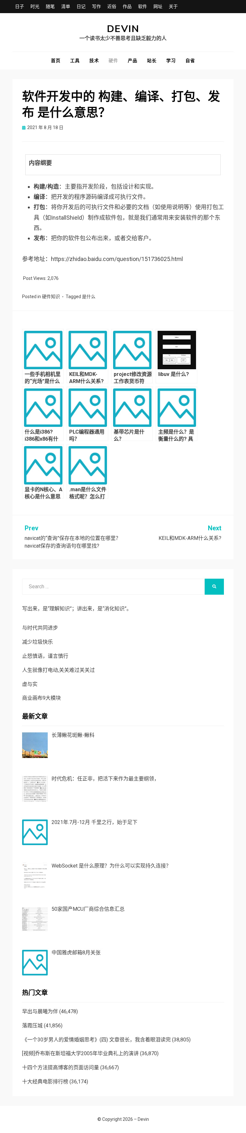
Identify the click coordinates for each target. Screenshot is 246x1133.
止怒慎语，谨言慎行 (45, 656)
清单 (65, 6)
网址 (157, 6)
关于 (173, 6)
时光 (34, 6)
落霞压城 (32, 1026)
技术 (94, 60)
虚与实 (29, 684)
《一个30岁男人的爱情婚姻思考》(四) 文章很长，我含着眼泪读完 (96, 1040)
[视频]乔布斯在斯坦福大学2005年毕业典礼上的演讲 (80, 1053)
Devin (123, 29)
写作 (96, 6)
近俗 (111, 6)
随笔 (50, 6)
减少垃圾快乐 (37, 642)
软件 (142, 6)
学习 (171, 60)
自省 (190, 60)
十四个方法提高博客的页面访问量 (60, 1067)
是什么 (88, 296)
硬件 (113, 60)
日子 (19, 6)
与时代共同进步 (40, 628)
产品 (132, 60)
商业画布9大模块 (41, 698)
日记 (81, 6)
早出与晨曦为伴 (40, 1011)
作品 (127, 6)
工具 (75, 60)
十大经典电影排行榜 (45, 1082)
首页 (56, 60)
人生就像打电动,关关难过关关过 (58, 670)
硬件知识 (51, 296)
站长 (152, 60)
